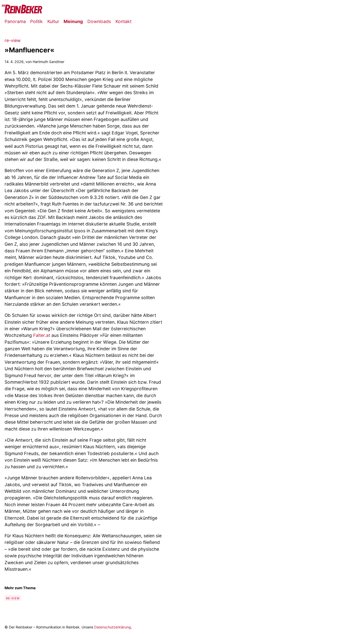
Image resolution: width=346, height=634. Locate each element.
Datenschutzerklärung (112, 627)
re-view (13, 598)
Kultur (53, 21)
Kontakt (123, 21)
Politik (36, 21)
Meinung (73, 21)
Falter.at (41, 335)
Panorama (15, 21)
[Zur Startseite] (22, 11)
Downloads (99, 21)
